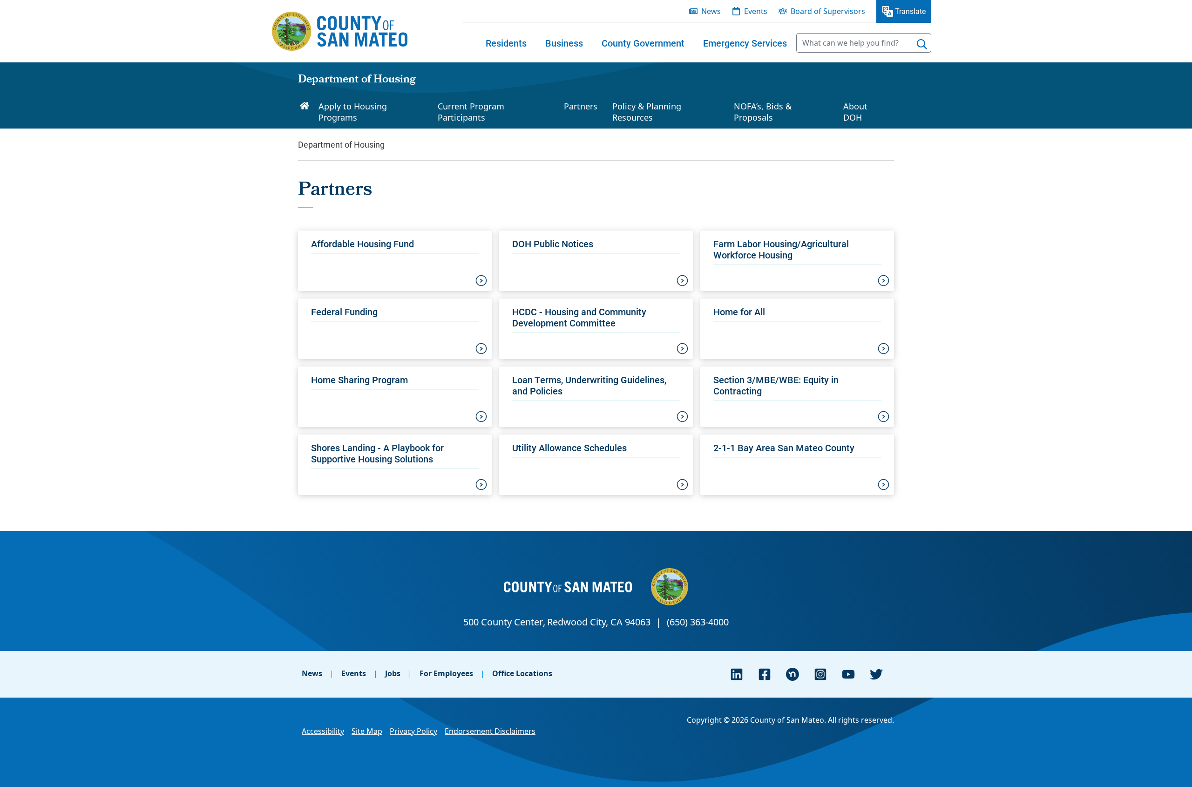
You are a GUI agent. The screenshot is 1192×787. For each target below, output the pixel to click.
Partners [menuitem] (580, 106)
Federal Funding (344, 311)
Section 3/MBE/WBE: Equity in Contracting (776, 385)
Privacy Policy (413, 731)
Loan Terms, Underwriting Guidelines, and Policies (589, 385)
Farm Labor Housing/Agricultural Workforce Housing (781, 249)
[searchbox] (863, 43)
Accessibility (323, 731)
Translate (910, 11)
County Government (643, 43)
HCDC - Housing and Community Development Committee (579, 317)
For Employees (446, 673)
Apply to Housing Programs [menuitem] (352, 112)
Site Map (367, 731)
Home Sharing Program (359, 379)
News (312, 673)
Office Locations (522, 673)
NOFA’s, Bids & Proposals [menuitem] (763, 112)
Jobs (392, 673)
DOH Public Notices (552, 243)
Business (564, 43)
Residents (506, 43)
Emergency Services (745, 43)
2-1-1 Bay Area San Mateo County (783, 447)
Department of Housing (357, 80)
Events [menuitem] (755, 11)
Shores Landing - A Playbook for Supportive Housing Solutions (377, 453)
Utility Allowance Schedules (569, 447)
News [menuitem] (711, 11)
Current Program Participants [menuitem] (471, 112)
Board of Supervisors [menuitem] (828, 11)
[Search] (922, 44)
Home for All (739, 311)
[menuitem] (506, 42)
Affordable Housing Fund (362, 243)
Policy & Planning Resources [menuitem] (646, 112)
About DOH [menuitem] (855, 112)
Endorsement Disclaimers (490, 731)
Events (353, 673)
